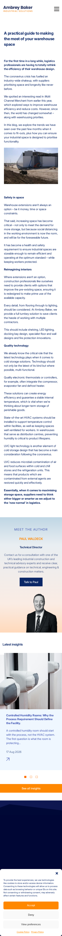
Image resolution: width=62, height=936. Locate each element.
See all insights (31, 788)
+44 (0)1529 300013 (15, 826)
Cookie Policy (23, 932)
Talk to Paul (31, 582)
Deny (31, 914)
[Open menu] (56, 9)
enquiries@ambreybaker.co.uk (20, 831)
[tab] (25, 777)
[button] (57, 873)
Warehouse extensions (18, 205)
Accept (31, 905)
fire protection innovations (35, 338)
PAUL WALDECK (31, 539)
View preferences (31, 924)
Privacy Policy (37, 932)
